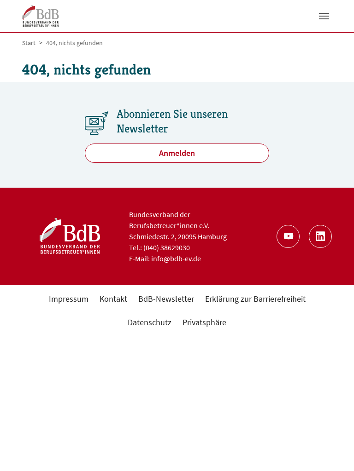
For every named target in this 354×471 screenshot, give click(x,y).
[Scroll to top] (332, 449)
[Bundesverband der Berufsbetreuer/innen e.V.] (40, 16)
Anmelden (177, 153)
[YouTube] (288, 236)
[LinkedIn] (320, 236)
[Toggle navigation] (324, 16)
